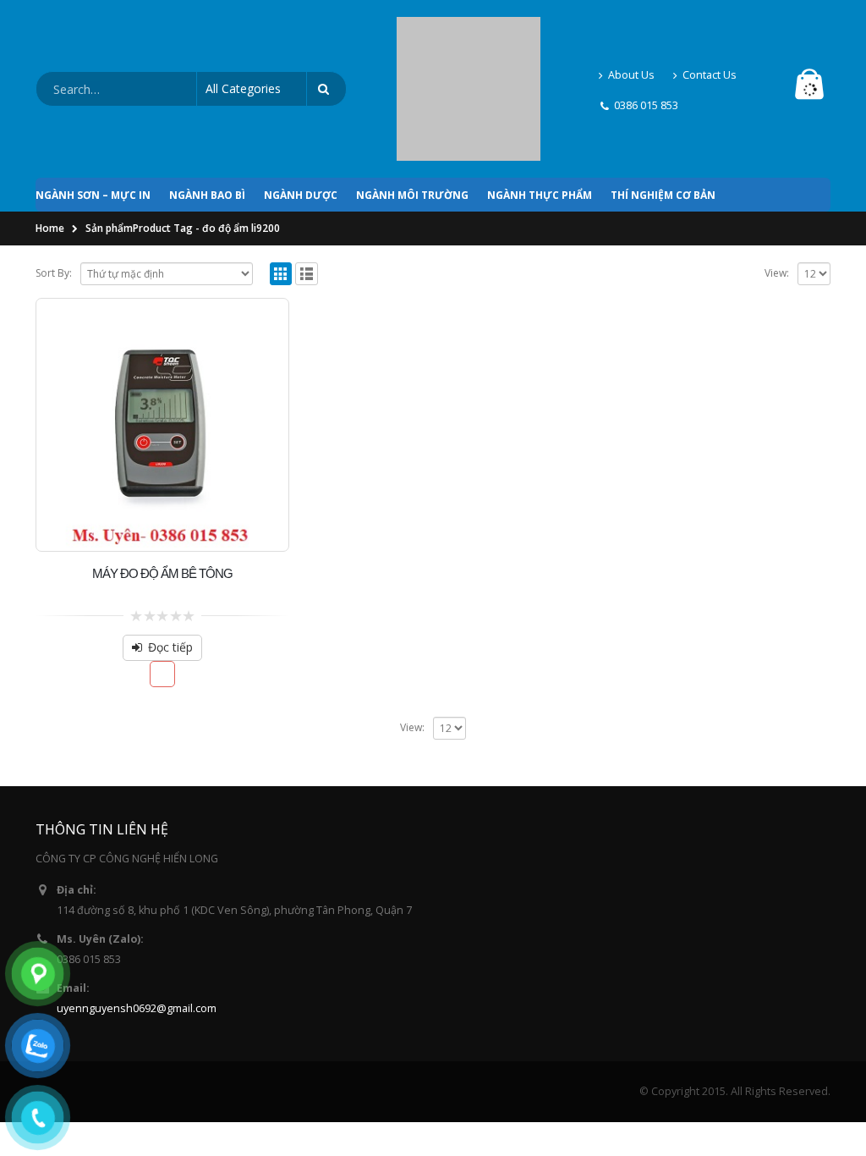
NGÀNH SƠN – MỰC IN (93, 118)
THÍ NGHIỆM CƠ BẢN (663, 118)
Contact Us (709, 36)
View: (777, 196)
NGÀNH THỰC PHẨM (539, 118)
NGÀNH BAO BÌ (207, 118)
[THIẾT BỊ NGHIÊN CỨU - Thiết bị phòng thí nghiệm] (468, 50)
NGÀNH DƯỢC (300, 118)
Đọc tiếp (170, 570)
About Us (631, 36)
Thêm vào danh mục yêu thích (163, 597)
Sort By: (54, 196)
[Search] (326, 51)
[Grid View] (281, 196)
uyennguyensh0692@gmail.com (136, 931)
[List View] (306, 196)
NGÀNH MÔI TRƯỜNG (412, 118)
